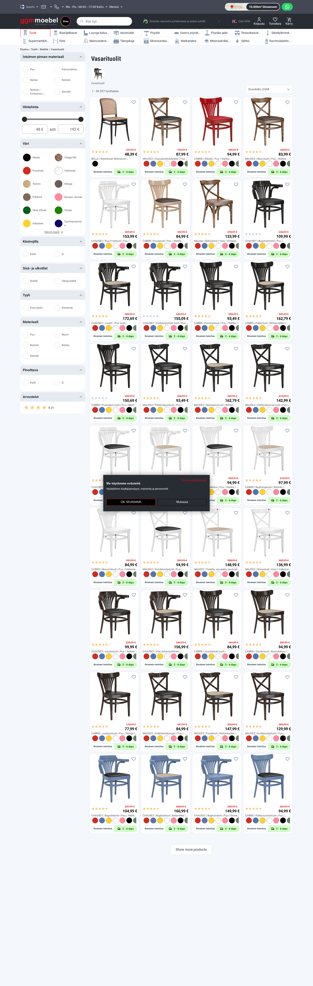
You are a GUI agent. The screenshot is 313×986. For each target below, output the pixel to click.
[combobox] (104, 21)
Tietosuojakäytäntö (194, 480)
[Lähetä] (82, 21)
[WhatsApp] (287, 7)
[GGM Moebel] (39, 21)
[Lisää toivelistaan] (133, 102)
